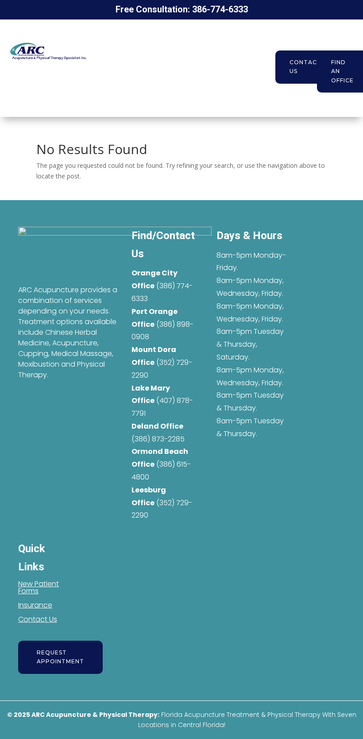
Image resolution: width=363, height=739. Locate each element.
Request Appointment (60, 657)
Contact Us (305, 66)
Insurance (35, 605)
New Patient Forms (38, 587)
